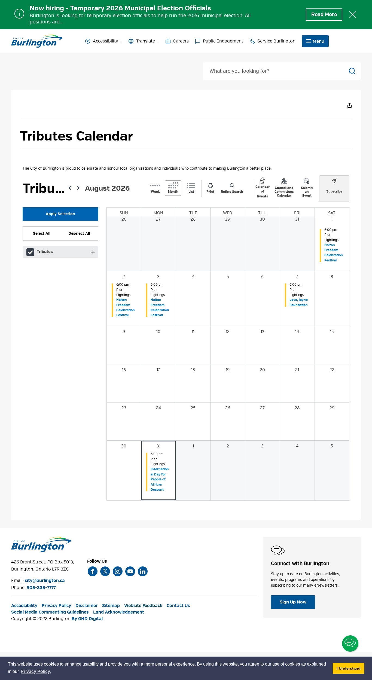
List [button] (191, 192)
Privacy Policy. (36, 672)
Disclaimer (86, 605)
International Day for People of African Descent (160, 479)
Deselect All (79, 233)
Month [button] (173, 192)
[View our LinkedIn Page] (143, 571)
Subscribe (334, 191)
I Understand (350, 668)
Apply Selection (60, 213)
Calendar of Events (262, 192)
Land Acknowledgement (118, 612)
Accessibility (105, 41)
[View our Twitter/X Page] (105, 571)
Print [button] (210, 192)
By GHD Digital (87, 618)
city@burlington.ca (45, 580)
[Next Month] (78, 188)
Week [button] (155, 192)
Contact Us (178, 605)
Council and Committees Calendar (284, 192)
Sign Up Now (293, 602)
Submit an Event (307, 192)
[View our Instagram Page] (118, 571)
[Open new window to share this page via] (349, 105)
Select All (41, 233)
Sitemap (111, 605)
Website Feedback (143, 605)
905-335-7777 (41, 587)
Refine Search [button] (232, 192)
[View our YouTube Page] (130, 571)
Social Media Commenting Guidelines (50, 612)
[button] (92, 252)
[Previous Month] (70, 188)
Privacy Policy (56, 605)
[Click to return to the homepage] (36, 41)
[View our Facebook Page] (92, 571)
